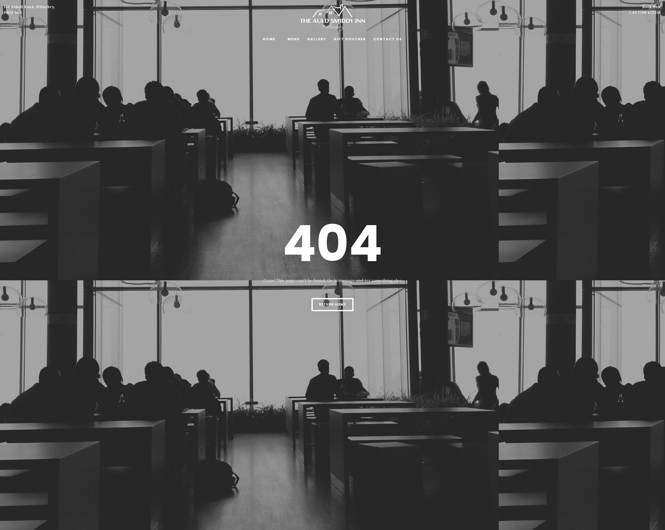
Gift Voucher (350, 39)
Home (269, 39)
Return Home (332, 304)
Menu (294, 39)
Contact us (387, 39)
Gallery (316, 39)
